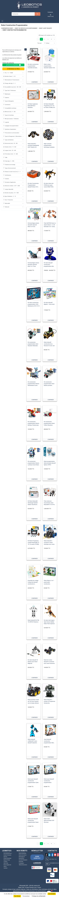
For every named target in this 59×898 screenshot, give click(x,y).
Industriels (21, 861)
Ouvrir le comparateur (13, 65)
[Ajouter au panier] (54, 55)
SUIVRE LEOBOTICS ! (37, 857)
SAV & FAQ (6, 863)
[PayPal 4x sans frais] (52, 875)
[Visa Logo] (49, 870)
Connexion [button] (50, 12)
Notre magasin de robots (7, 865)
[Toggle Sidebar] (25, 49)
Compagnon (21, 863)
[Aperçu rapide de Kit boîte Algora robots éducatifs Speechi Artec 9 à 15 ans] (38, 249)
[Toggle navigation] (2, 21)
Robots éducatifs (22, 853)
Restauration (21, 858)
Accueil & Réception (23, 859)
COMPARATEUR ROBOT (7, 28)
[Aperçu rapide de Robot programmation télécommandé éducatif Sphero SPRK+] (54, 447)
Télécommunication (23, 864)
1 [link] (41, 39)
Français (37, 867)
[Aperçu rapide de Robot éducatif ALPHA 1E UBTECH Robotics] (38, 606)
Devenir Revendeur (7, 858)
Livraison (5, 861)
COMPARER (35, 82)
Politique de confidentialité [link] (38, 896)
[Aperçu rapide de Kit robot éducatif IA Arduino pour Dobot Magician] (38, 646)
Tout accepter (51, 893)
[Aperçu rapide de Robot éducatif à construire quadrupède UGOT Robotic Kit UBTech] (38, 130)
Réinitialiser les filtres (14, 68)
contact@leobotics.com (54, 863)
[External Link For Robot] (54, 134)
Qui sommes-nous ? (8, 853)
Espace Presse (7, 859)
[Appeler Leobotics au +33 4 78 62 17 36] (47, 859)
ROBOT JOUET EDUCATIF (45, 28)
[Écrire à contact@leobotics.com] (47, 863)
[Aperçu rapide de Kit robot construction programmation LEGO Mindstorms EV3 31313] (38, 288)
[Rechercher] (37, 14)
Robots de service (22, 855)
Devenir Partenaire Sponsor (7, 855)
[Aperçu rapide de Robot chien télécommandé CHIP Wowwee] (54, 805)
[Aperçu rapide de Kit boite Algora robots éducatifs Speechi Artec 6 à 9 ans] (38, 209)
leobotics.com (5, 59)
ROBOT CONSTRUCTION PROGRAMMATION (14, 30)
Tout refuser (17, 896)
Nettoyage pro (22, 856)
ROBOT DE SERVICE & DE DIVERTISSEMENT (26, 28)
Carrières (5, 868)
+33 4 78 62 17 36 (52, 859)
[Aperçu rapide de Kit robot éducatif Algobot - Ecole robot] (54, 288)
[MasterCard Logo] (55, 870)
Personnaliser (26, 896)
